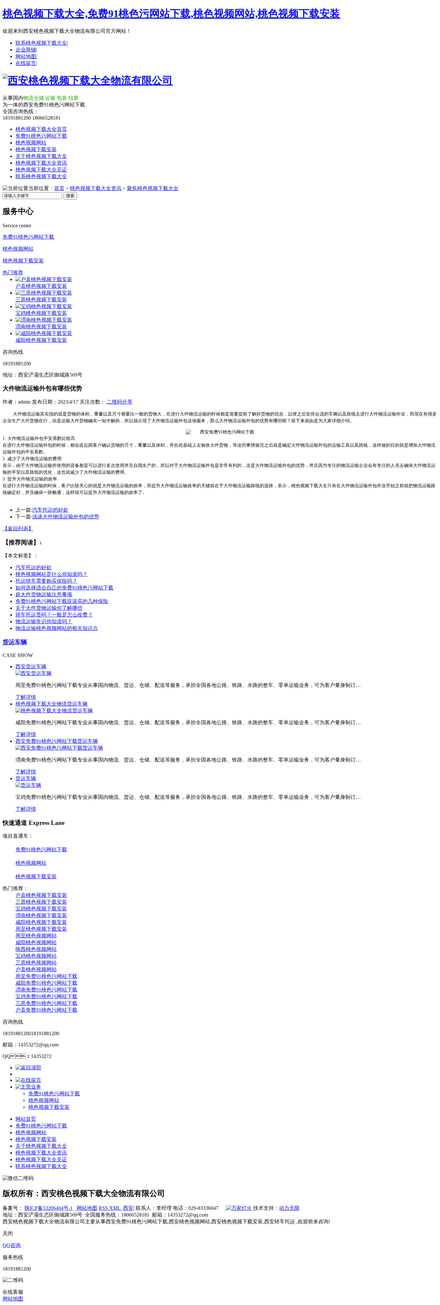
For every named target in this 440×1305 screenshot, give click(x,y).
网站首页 (25, 1119)
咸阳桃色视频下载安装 (41, 340)
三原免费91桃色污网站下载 (46, 1003)
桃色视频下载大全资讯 (41, 163)
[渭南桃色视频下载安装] (43, 320)
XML (115, 1208)
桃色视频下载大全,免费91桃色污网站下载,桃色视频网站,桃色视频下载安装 (171, 13)
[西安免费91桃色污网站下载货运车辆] (59, 748)
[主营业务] (28, 1087)
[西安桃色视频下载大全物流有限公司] (88, 80)
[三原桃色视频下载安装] (43, 293)
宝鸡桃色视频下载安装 (41, 313)
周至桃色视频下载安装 (41, 929)
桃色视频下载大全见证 (41, 169)
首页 (59, 188)
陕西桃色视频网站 (36, 949)
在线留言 (25, 63)
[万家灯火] (238, 1208)
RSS (104, 1208)
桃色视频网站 (30, 142)
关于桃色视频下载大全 (41, 156)
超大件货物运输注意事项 (43, 594)
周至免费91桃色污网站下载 (46, 976)
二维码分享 (119, 402)
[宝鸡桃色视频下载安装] (43, 306)
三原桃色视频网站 (36, 962)
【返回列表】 (18, 528)
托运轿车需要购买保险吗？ (46, 581)
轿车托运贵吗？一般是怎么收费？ (54, 614)
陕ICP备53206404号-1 (48, 1208)
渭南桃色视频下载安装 (41, 326)
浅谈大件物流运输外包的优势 (65, 516)
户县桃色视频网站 (36, 969)
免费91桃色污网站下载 (41, 136)
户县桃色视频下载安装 (41, 286)
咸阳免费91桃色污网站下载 (46, 983)
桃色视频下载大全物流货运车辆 (51, 704)
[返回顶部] (28, 1067)
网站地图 (25, 56)
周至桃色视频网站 (36, 935)
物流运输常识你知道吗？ (43, 621)
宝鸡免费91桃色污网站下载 (46, 996)
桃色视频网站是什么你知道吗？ (51, 574)
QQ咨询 (12, 1245)
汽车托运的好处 (50, 510)
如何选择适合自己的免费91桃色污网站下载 (64, 587)
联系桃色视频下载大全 (41, 43)
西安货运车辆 (30, 666)
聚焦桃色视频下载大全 (152, 188)
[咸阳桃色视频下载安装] (43, 333)
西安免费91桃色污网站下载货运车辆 (56, 741)
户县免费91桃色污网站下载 (46, 1010)
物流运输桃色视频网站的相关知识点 (56, 628)
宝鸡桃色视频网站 (36, 956)
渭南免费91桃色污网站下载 (46, 989)
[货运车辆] (28, 785)
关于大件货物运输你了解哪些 (48, 608)
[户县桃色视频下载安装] (43, 279)
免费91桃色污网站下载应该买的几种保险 (61, 601)
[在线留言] (28, 1080)
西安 (128, 1208)
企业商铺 (25, 49)
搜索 (70, 195)
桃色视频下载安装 (36, 149)
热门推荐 (13, 272)
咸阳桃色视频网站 (36, 942)
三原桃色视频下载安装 (41, 299)
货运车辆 (15, 642)
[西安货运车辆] (33, 673)
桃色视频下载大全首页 (41, 129)
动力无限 (289, 1208)
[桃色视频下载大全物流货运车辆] (54, 710)
